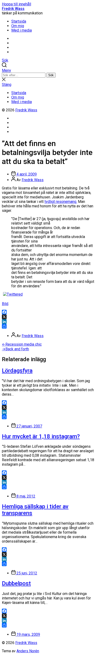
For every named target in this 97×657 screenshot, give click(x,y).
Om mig (17, 26)
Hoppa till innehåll (16, 4)
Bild (5, 303)
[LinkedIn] (48, 321)
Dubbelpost (16, 583)
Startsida (18, 21)
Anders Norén (27, 651)
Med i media (21, 30)
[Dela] (48, 326)
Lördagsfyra (17, 370)
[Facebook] (48, 312)
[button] (48, 70)
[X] (48, 316)
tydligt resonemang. (60, 201)
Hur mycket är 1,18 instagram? (41, 436)
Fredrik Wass (13, 8)
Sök (51, 75)
